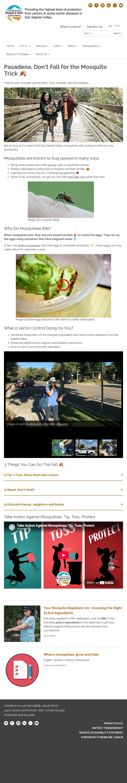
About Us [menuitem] (41, 54)
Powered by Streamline (96, 737)
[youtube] (121, 6)
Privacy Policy (113, 723)
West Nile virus (76, 176)
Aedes (21, 245)
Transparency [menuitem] (90, 46)
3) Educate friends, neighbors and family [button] (34, 504)
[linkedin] (109, 6)
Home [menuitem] (10, 46)
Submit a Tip (94, 26)
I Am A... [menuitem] (24, 46)
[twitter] (115, 6)
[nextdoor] (90, 6)
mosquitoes (32, 245)
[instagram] (103, 6)
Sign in (118, 737)
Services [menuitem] (41, 46)
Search (117, 33)
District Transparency (107, 728)
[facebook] (96, 6)
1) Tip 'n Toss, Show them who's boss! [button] (31, 475)
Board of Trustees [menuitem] (17, 54)
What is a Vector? (71, 26)
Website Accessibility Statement (101, 732)
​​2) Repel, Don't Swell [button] (19, 489)
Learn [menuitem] (56, 46)
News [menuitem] (71, 46)
